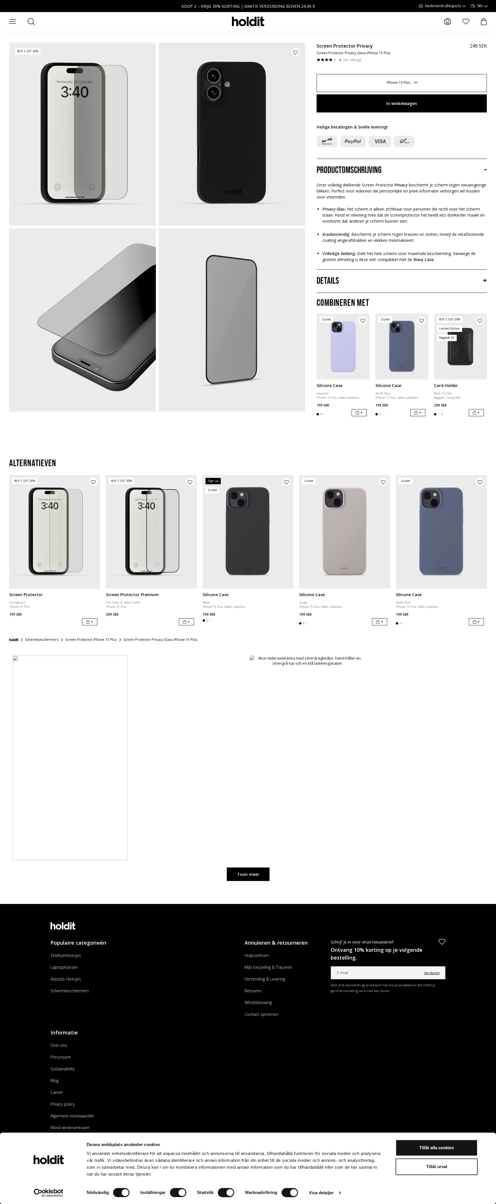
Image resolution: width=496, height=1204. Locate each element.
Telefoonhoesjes (66, 955)
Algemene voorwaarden (72, 1116)
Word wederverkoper (70, 1127)
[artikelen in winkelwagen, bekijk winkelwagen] (484, 21)
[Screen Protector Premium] (151, 532)
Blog (55, 1080)
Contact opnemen (261, 1014)
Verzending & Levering (265, 979)
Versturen (432, 972)
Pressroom (61, 1057)
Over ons (59, 1045)
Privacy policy (63, 1104)
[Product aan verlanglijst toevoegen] (295, 52)
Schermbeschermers (70, 990)
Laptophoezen (64, 967)
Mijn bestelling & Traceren (268, 967)
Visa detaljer (321, 1192)
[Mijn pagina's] (447, 21)
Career (57, 1092)
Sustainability (63, 1068)
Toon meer (248, 874)
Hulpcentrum (257, 955)
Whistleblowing (258, 1002)
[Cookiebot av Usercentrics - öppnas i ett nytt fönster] (49, 1193)
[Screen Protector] (54, 532)
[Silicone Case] (343, 347)
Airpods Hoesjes (66, 979)
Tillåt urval (436, 1166)
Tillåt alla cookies (436, 1147)
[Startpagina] (13, 639)
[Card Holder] (460, 347)
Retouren (253, 990)
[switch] (178, 1192)
